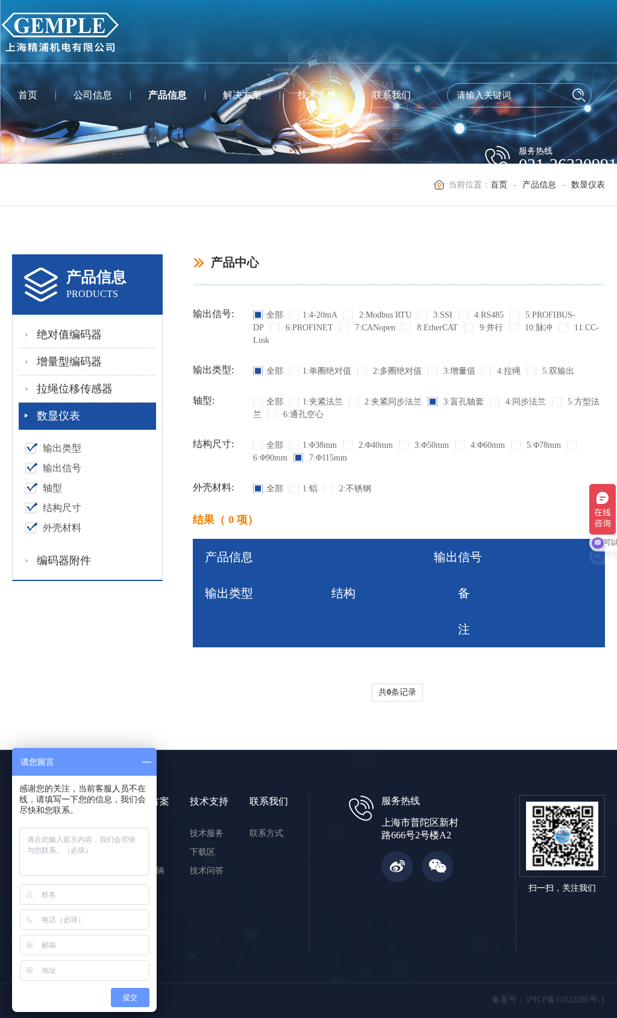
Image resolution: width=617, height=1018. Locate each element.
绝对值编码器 (69, 334)
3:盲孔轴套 (462, 401)
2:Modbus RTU (384, 314)
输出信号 (62, 468)
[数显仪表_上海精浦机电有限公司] (60, 31)
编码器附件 (64, 561)
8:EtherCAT (436, 327)
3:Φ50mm (430, 445)
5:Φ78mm (542, 445)
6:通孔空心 (302, 414)
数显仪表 (58, 416)
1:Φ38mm (319, 445)
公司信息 (93, 95)
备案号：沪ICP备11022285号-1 (548, 999)
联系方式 (266, 833)
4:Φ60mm (486, 445)
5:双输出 (557, 370)
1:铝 (310, 488)
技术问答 (207, 870)
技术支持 (317, 95)
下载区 (202, 851)
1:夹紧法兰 (322, 401)
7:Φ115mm (327, 457)
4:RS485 (488, 314)
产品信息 (167, 95)
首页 (27, 95)
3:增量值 (458, 370)
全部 (274, 314)
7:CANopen (373, 327)
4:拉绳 (508, 370)
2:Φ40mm (374, 445)
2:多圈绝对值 (396, 370)
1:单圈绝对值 (326, 370)
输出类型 (62, 448)
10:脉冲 (537, 327)
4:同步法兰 (524, 401)
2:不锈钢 (354, 488)
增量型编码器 (69, 362)
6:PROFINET (308, 327)
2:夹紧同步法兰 (392, 401)
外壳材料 (62, 528)
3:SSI (442, 314)
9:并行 (490, 327)
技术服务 (207, 833)
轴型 (52, 488)
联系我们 (391, 95)
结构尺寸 (62, 508)
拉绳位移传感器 (75, 389)
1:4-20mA (319, 314)
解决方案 (242, 95)
